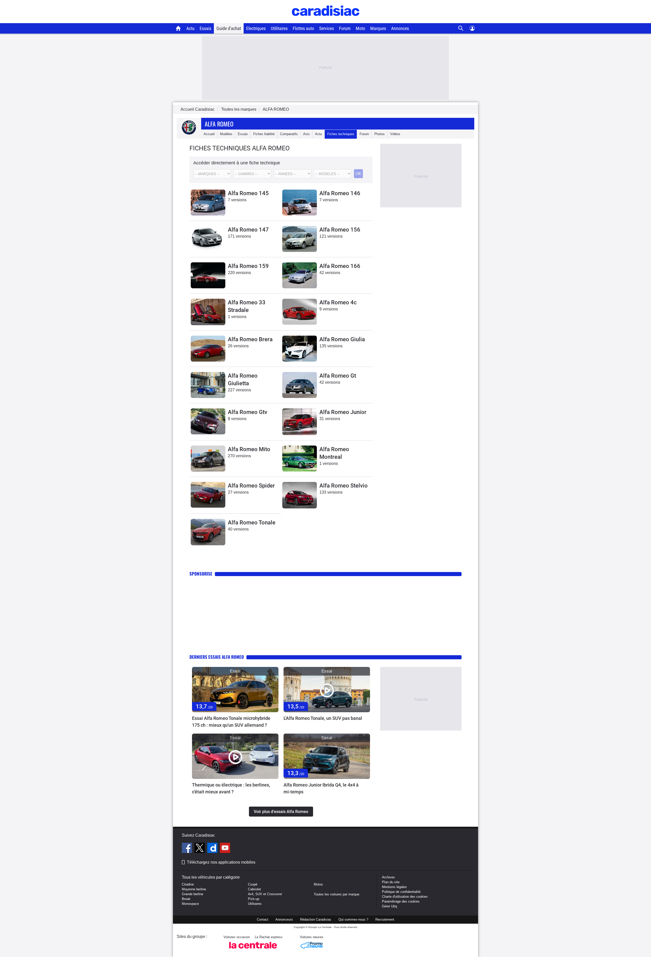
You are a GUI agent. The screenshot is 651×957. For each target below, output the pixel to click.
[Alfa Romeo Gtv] (208, 421)
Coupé (252, 884)
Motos (318, 884)
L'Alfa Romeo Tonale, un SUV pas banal (323, 718)
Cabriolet (254, 889)
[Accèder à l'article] (235, 689)
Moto (360, 28)
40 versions (238, 529)
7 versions (237, 200)
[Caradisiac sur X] (200, 848)
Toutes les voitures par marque (336, 894)
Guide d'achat (228, 28)
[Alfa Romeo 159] (208, 275)
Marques (378, 28)
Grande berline (192, 894)
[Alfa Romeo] (189, 134)
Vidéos (395, 134)
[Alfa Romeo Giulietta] (208, 385)
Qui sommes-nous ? (353, 919)
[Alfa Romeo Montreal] (299, 459)
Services (326, 28)
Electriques (256, 28)
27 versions (238, 492)
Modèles (226, 134)
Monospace (190, 904)
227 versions (239, 390)
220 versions (239, 272)
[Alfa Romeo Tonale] (208, 532)
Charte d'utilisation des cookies (405, 896)
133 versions (331, 492)
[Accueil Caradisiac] (178, 28)
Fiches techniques (340, 134)
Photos (379, 134)
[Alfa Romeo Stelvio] (299, 495)
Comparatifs (289, 134)
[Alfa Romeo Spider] (208, 495)
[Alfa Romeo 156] (299, 239)
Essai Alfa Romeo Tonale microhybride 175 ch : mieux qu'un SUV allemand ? (231, 722)
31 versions (329, 419)
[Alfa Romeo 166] (299, 275)
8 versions (237, 419)
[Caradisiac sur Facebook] (187, 848)
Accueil (209, 134)
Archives (388, 877)
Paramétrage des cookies (401, 901)
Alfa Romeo (219, 123)
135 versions (331, 346)
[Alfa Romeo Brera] (208, 349)
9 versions (328, 309)
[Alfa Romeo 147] (208, 239)
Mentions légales (394, 887)
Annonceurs (284, 919)
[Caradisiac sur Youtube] (225, 848)
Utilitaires (279, 28)
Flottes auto (303, 28)
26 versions (238, 346)
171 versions (239, 236)
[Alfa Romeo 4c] (299, 312)
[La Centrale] (253, 950)
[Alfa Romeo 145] (208, 203)
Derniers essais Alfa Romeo (216, 657)
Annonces (400, 28)
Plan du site (391, 882)
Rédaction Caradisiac (315, 919)
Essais (205, 28)
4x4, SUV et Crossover (265, 894)
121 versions (331, 236)
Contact (262, 919)
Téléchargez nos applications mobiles (221, 862)
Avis (306, 134)
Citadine (188, 884)
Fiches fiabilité (264, 134)
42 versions (329, 272)
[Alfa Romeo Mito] (208, 459)
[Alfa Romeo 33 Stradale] (208, 312)
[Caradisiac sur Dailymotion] (213, 848)
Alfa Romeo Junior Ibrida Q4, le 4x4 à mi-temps (321, 788)
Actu (190, 28)
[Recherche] (461, 28)
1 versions (237, 317)
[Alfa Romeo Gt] (299, 385)
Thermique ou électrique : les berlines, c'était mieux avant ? (231, 788)
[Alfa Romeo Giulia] (299, 349)
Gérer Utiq (389, 906)
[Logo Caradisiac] (325, 20)
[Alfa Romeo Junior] (299, 421)
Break (186, 899)
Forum (345, 28)
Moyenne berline (194, 889)
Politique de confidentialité (401, 892)
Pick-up (253, 899)
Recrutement (384, 919)
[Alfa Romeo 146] (299, 203)
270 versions (239, 456)
